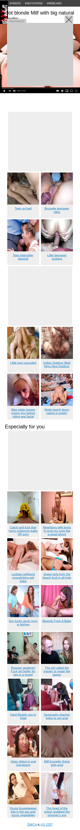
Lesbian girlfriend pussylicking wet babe (23, 577)
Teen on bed (23, 208)
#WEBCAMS (54, 3)
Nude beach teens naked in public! (57, 411)
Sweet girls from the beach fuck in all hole (57, 575)
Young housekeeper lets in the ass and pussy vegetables (23, 811)
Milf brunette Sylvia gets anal (57, 763)
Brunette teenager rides (57, 210)
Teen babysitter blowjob (23, 257)
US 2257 (47, 824)
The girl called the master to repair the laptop (57, 671)
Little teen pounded (23, 362)
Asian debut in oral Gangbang (23, 763)
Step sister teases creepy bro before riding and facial (23, 413)
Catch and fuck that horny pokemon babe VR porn (23, 531)
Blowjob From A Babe (56, 621)
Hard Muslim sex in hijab (23, 716)
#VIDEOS (15, 3)
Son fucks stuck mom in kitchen (23, 622)
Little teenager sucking (57, 257)
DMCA (32, 824)
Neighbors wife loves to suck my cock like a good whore (57, 531)
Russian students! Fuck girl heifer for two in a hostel (23, 671)
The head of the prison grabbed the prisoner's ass (57, 811)
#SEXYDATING (34, 3)
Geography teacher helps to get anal (57, 716)
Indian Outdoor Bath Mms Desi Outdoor (57, 364)
